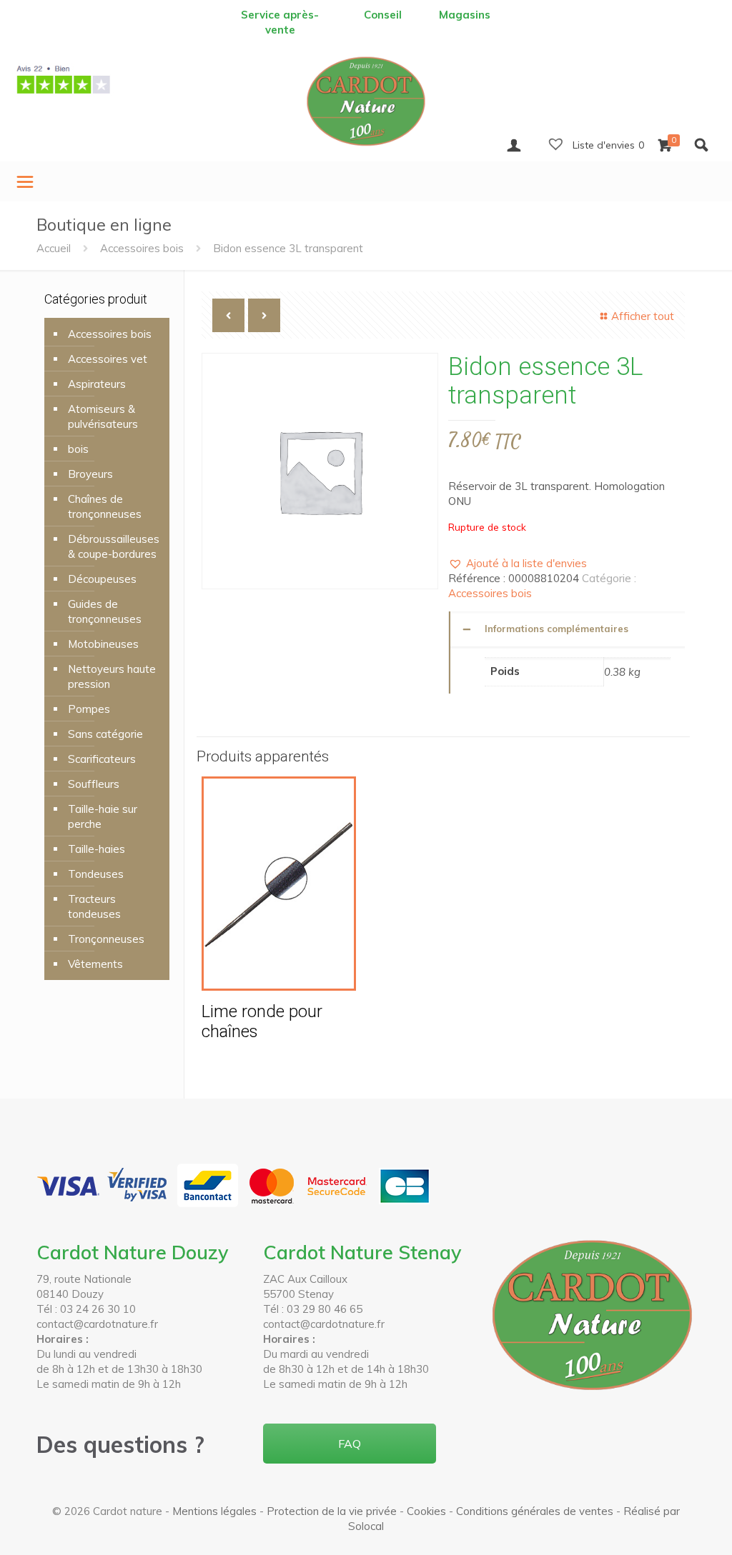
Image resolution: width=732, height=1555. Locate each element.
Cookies (426, 1511)
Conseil (383, 14)
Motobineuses (103, 644)
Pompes (89, 709)
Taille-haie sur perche (102, 816)
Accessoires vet (107, 359)
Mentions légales (214, 1511)
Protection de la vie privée (332, 1511)
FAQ (349, 1443)
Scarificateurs (102, 759)
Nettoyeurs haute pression (112, 676)
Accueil (53, 248)
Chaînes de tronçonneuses (105, 506)
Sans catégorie (105, 734)
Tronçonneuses (106, 939)
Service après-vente (280, 22)
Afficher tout (642, 316)
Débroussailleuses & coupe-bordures (113, 546)
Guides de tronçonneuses (105, 611)
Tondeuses (96, 874)
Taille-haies (96, 849)
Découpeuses (102, 579)
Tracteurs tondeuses (94, 906)
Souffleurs (93, 784)
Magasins (464, 14)
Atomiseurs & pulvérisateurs (103, 416)
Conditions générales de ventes (534, 1511)
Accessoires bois (142, 248)
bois (78, 449)
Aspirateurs (97, 384)
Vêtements (95, 964)
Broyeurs (90, 474)
